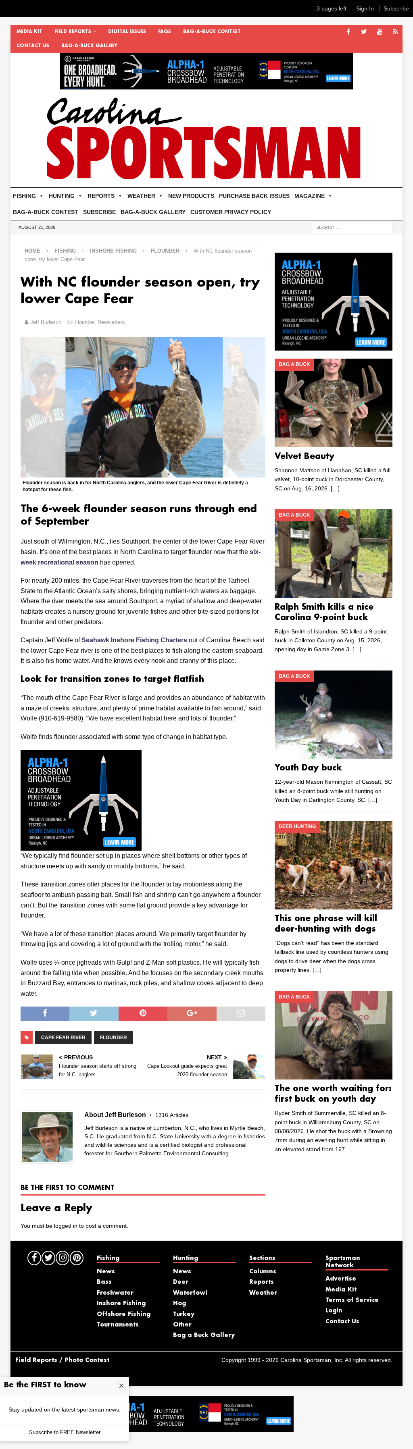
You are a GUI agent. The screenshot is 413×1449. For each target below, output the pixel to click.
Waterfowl (190, 1293)
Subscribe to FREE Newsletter (64, 1432)
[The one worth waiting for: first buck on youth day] (333, 1035)
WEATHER (141, 196)
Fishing (65, 251)
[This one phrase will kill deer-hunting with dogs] (333, 865)
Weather (263, 1293)
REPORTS (101, 196)
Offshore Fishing (123, 1314)
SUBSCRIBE (99, 212)
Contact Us (33, 46)
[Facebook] (348, 32)
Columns (262, 1271)
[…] (335, 488)
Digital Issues (127, 31)
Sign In (365, 8)
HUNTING (62, 196)
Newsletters (111, 322)
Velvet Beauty (304, 456)
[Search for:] (352, 227)
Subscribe (396, 8)
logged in (65, 1226)
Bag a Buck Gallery (204, 1335)
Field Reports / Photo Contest (62, 1360)
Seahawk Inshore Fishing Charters (134, 640)
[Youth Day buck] (333, 715)
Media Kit (29, 31)
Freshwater (115, 1293)
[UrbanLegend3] (81, 845)
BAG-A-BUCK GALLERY (89, 46)
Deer (180, 1282)
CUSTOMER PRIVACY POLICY (230, 212)
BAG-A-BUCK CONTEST (212, 31)
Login (333, 1311)
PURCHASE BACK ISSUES (254, 196)
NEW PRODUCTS (191, 196)
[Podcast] (395, 32)
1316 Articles (171, 1115)
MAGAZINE (309, 196)
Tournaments (118, 1325)
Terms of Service (352, 1300)
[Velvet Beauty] (333, 403)
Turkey (183, 1314)
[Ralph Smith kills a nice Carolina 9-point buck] (333, 553)
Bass (104, 1282)
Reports (261, 1282)
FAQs (164, 31)
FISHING (24, 196)
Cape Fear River (63, 1037)
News (106, 1271)
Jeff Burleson (45, 322)
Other (182, 1325)
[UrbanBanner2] (206, 85)
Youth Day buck (308, 768)
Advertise (340, 1279)
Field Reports (72, 31)
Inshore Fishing (113, 251)
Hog (179, 1303)
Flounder (84, 322)
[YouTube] (380, 32)
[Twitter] (364, 32)
